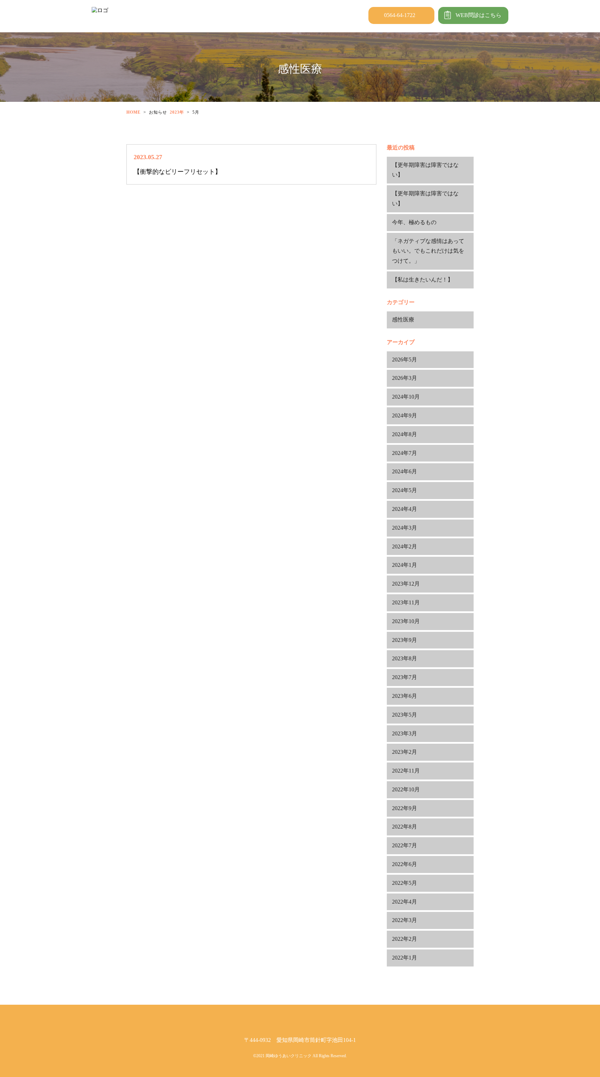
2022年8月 (404, 827)
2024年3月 (404, 528)
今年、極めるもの (414, 222)
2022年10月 (406, 789)
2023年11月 (406, 602)
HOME (133, 112)
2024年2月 (404, 546)
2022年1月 (404, 958)
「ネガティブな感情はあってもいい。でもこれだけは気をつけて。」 (428, 251)
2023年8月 (404, 658)
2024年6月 (404, 471)
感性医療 (403, 320)
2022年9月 (404, 808)
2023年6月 (404, 696)
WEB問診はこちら (478, 15)
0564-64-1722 (399, 15)
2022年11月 (406, 771)
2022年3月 (404, 920)
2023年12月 (406, 584)
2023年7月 (404, 677)
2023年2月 (404, 752)
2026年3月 (404, 378)
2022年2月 (404, 939)
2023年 (177, 112)
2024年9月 (404, 415)
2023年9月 (404, 640)
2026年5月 (404, 359)
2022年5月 (404, 883)
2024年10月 (406, 397)
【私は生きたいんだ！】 (422, 280)
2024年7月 (404, 453)
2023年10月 (406, 621)
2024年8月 (404, 434)
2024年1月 (404, 565)
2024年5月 (404, 490)
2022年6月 (404, 864)
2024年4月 (404, 509)
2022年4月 (404, 902)
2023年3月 (404, 733)
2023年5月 (404, 715)
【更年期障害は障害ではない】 (425, 170)
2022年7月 (404, 845)
